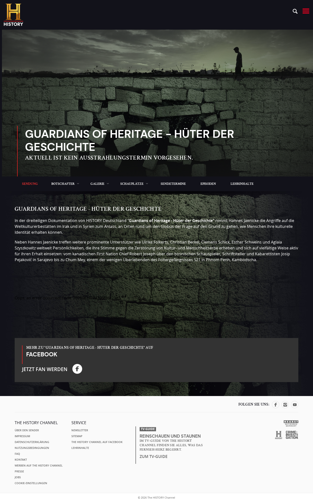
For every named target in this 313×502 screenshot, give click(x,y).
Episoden (208, 184)
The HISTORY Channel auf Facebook (97, 442)
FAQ (17, 453)
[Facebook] (275, 406)
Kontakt (21, 459)
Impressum (22, 436)
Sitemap (76, 436)
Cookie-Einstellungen (31, 483)
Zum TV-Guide (154, 456)
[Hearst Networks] (290, 423)
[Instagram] (285, 406)
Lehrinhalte (242, 184)
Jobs (18, 477)
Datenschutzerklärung (32, 442)
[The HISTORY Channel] (13, 15)
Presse (19, 471)
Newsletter (79, 430)
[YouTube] (294, 406)
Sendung (30, 184)
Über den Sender (27, 430)
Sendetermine (173, 184)
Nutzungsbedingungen (32, 448)
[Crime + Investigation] (292, 435)
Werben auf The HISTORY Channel (39, 465)
